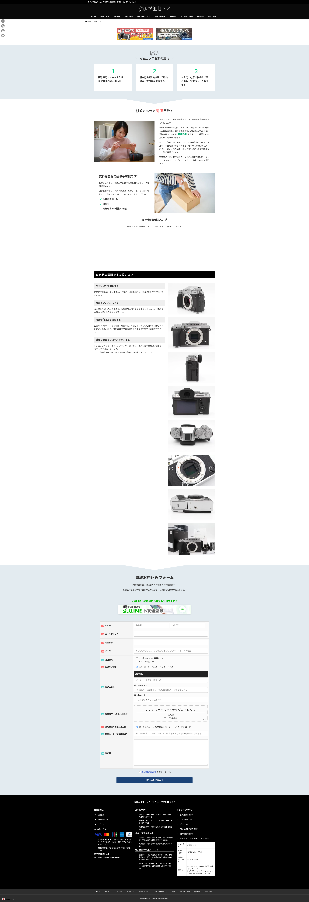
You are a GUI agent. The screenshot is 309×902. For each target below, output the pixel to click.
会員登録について (104, 820)
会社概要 (197, 892)
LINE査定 (172, 892)
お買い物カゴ (209, 892)
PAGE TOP (300, 872)
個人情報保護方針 (149, 772)
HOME (98, 892)
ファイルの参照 (171, 718)
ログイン (101, 824)
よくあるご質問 (184, 892)
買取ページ (130, 892)
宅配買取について (145, 892)
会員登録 (101, 815)
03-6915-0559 (192, 860)
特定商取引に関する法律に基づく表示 (194, 838)
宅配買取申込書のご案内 (189, 829)
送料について (185, 824)
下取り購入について (187, 820)
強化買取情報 (159, 892)
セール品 (120, 892)
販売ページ (108, 892)
